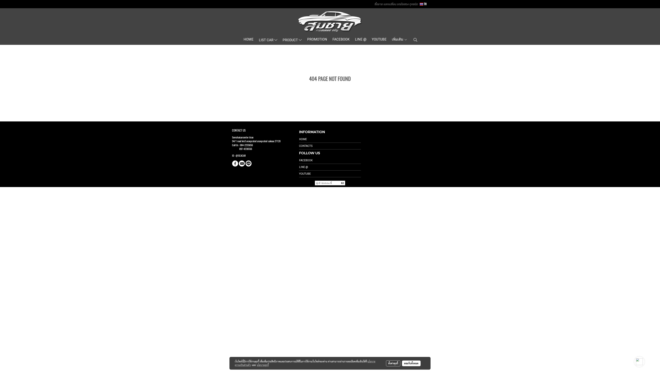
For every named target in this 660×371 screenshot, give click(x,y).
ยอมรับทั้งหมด (411, 363)
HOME (249, 39)
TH (425, 4)
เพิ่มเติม (398, 39)
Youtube (305, 173)
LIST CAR (266, 40)
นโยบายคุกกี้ (263, 365)
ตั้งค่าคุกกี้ (393, 363)
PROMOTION (317, 39)
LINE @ (360, 39)
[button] (415, 40)
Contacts (306, 146)
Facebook (306, 160)
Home (303, 139)
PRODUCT (291, 40)
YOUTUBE (379, 39)
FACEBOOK (341, 39)
